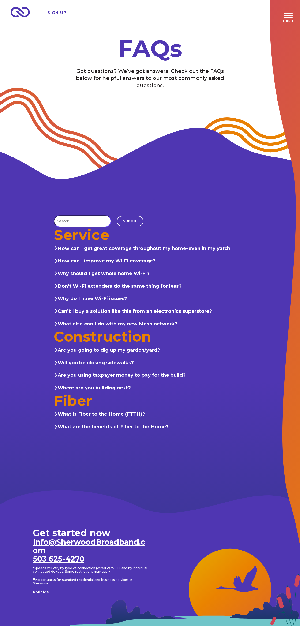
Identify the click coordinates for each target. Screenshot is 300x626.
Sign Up (56, 13)
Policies (41, 592)
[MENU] (288, 15)
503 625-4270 (58, 558)
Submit (130, 221)
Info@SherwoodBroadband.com (89, 546)
